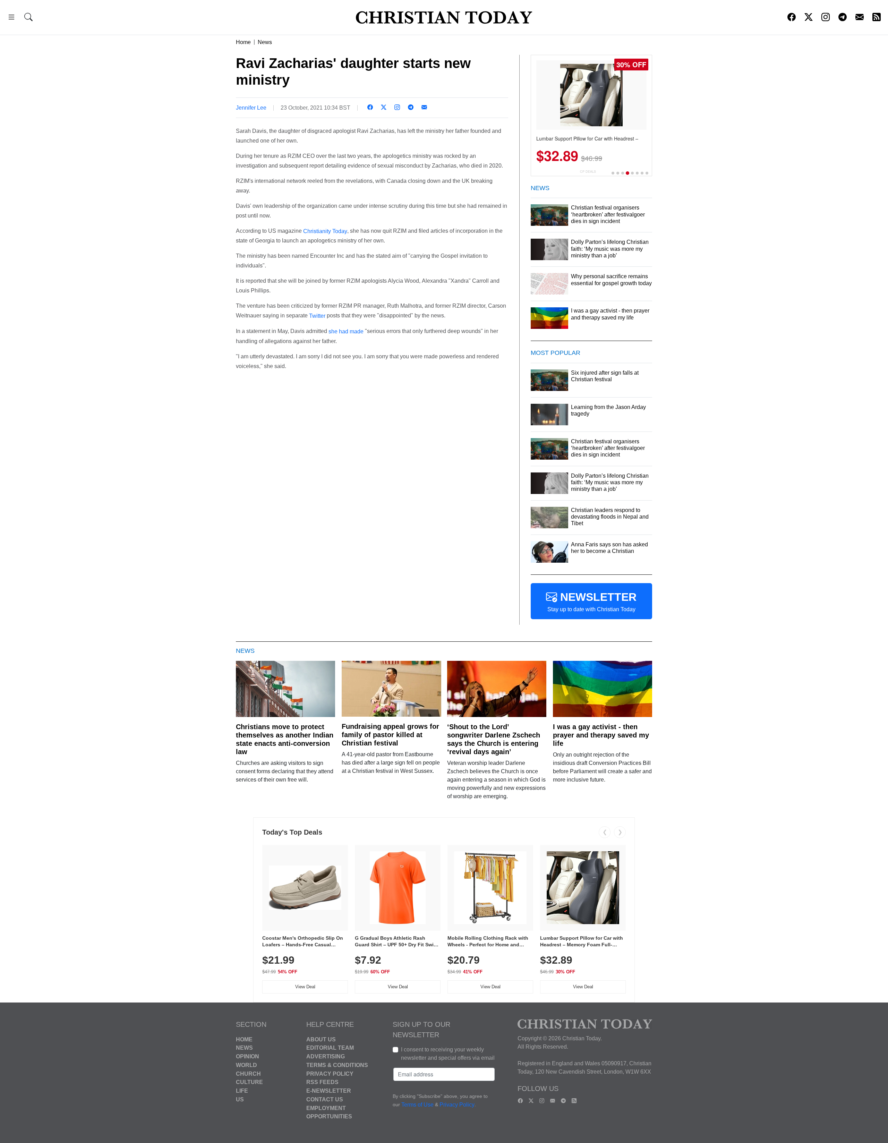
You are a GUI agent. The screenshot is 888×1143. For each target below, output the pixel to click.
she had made (346, 331)
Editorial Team (330, 1048)
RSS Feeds (322, 1082)
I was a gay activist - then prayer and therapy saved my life (601, 735)
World (246, 1065)
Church (248, 1073)
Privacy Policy (329, 1073)
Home (243, 42)
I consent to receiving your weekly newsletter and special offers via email (448, 1054)
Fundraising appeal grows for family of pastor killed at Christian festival (390, 735)
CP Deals (588, 171)
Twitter (317, 316)
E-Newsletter (328, 1091)
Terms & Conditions (337, 1065)
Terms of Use (417, 1105)
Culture (249, 1082)
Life (242, 1091)
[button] (11, 18)
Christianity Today (325, 231)
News (265, 42)
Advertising (325, 1056)
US (240, 1099)
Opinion (247, 1056)
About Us (321, 1039)
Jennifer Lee (251, 108)
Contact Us (324, 1099)
